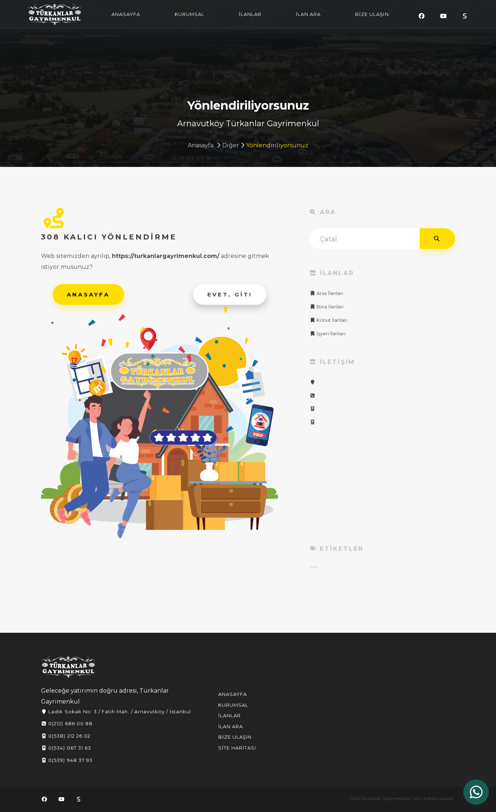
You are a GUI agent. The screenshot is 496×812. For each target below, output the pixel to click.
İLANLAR (250, 14)
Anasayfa (201, 145)
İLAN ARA (308, 14)
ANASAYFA (125, 14)
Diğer (230, 145)
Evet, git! (229, 294)
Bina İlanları (329, 306)
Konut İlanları (331, 320)
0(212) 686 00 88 (70, 723)
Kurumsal (233, 705)
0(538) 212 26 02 (68, 736)
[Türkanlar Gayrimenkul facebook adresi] (421, 16)
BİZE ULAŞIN (372, 14)
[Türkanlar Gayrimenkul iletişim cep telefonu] (313, 408)
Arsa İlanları (329, 293)
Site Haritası (237, 748)
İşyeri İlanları (330, 333)
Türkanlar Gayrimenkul (55, 14)
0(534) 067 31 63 (69, 748)
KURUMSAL (189, 14)
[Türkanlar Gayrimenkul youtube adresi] (443, 16)
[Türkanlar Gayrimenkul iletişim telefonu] (313, 395)
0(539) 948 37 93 (70, 760)
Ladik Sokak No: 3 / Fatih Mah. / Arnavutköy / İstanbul (119, 711)
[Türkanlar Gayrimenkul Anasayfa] (68, 667)
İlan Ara (230, 726)
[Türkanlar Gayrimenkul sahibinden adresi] (464, 16)
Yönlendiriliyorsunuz (277, 145)
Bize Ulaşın (235, 737)
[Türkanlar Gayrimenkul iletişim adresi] (313, 382)
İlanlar (229, 715)
